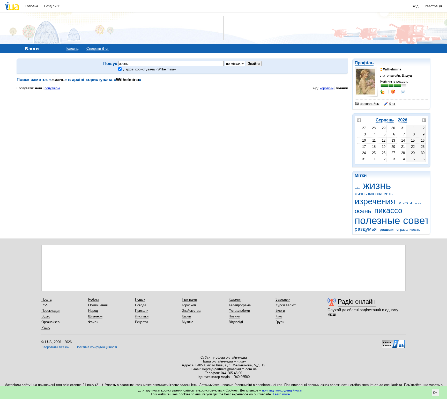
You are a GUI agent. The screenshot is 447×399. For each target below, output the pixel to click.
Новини (234, 316)
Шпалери (95, 316)
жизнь (377, 185)
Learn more (281, 394)
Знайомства (191, 311)
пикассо (388, 210)
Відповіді (236, 322)
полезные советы (396, 220)
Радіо (45, 327)
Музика (187, 322)
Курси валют (285, 305)
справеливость (408, 229)
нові (38, 88)
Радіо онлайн (357, 301)
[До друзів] (382, 92)
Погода (140, 305)
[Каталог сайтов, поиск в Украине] (393, 342)
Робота (93, 299)
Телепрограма (240, 305)
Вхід (415, 6)
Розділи (50, 6)
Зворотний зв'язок (55, 347)
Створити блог (97, 48)
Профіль (364, 62)
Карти (186, 316)
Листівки (141, 316)
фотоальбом (369, 104)
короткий (326, 88)
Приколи (141, 311)
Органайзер (50, 322)
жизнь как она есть (374, 193)
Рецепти (141, 322)
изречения (375, 201)
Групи (279, 322)
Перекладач (50, 311)
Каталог (235, 299)
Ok (435, 393)
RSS (44, 305)
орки (418, 203)
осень (363, 211)
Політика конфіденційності (96, 347)
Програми (189, 299)
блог (392, 104)
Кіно (278, 316)
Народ (93, 311)
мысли (405, 202)
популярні (52, 88)
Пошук (140, 299)
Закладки (282, 299)
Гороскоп (189, 305)
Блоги (280, 311)
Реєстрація (433, 6)
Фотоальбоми (239, 311)
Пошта (46, 299)
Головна (31, 6)
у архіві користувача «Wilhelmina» (149, 69)
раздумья (366, 229)
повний (342, 88)
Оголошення (98, 305)
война (357, 188)
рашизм (386, 229)
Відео (45, 316)
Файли (93, 322)
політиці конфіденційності (282, 390)
